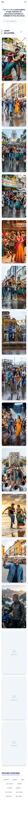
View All (21, 32)
